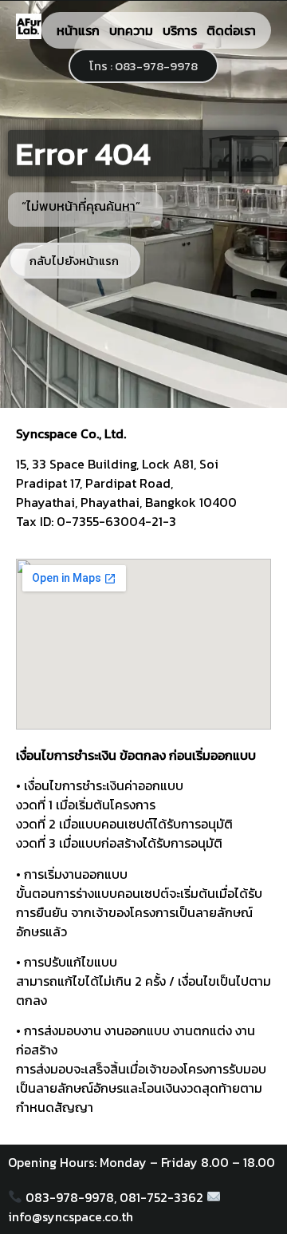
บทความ (131, 30)
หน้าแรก (78, 30)
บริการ (180, 30)
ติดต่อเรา (231, 30)
